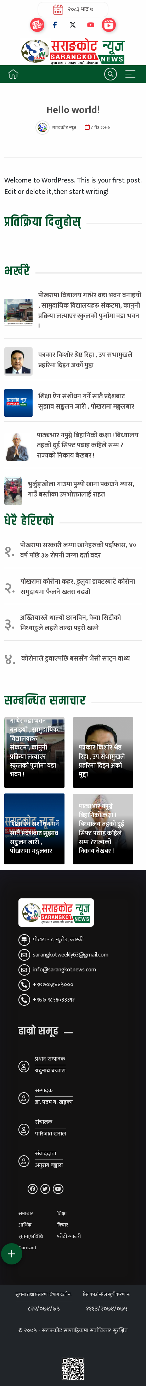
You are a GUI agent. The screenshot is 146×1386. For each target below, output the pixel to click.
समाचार (25, 1214)
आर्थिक (25, 1225)
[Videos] (109, 25)
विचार (62, 1225)
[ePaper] (37, 25)
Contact (27, 1248)
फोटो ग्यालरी (69, 1236)
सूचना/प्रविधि (30, 1236)
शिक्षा (62, 1214)
